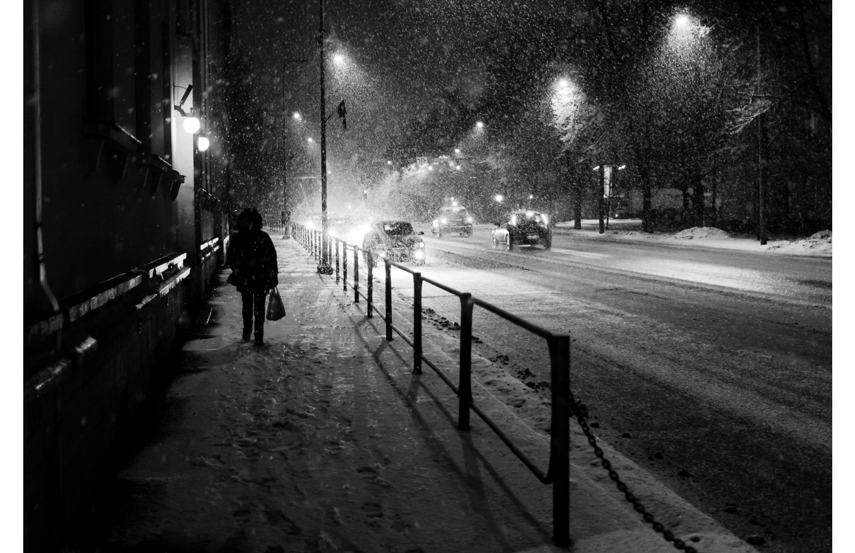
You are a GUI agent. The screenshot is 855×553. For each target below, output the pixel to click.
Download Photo (649, 533)
